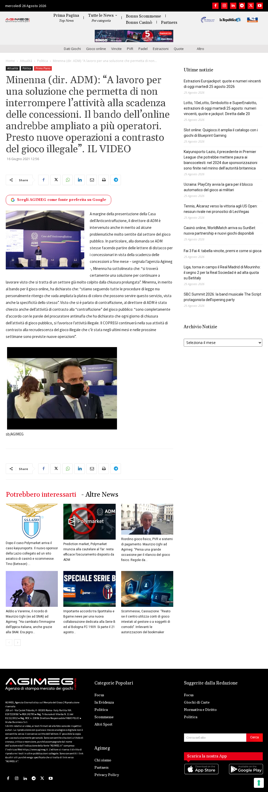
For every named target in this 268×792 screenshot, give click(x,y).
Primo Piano (43, 68)
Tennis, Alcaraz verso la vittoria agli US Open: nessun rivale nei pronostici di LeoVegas (221, 209)
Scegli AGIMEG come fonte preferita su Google (61, 199)
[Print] (103, 180)
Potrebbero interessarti (41, 495)
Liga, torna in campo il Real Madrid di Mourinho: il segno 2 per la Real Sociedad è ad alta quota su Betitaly (222, 272)
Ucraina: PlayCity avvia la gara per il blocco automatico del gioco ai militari (218, 187)
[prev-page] (9, 642)
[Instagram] (224, 6)
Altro (200, 48)
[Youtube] (259, 6)
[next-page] (17, 642)
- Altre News (99, 495)
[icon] (201, 774)
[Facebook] (215, 6)
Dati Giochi (72, 48)
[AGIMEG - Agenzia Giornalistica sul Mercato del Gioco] (17, 20)
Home (10, 61)
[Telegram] (242, 6)
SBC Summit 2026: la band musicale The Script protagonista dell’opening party (222, 297)
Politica (42, 61)
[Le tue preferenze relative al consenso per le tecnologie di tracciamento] (259, 783)
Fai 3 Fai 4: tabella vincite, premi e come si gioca (222, 251)
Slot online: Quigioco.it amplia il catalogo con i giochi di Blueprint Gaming (221, 133)
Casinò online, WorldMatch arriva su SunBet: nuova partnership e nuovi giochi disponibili (220, 230)
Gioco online (96, 48)
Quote (179, 48)
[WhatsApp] (67, 180)
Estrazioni (161, 48)
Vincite (116, 48)
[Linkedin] (233, 6)
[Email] (91, 180)
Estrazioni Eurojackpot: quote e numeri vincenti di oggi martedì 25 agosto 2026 (222, 84)
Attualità (26, 61)
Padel (143, 48)
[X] (251, 6)
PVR (130, 48)
